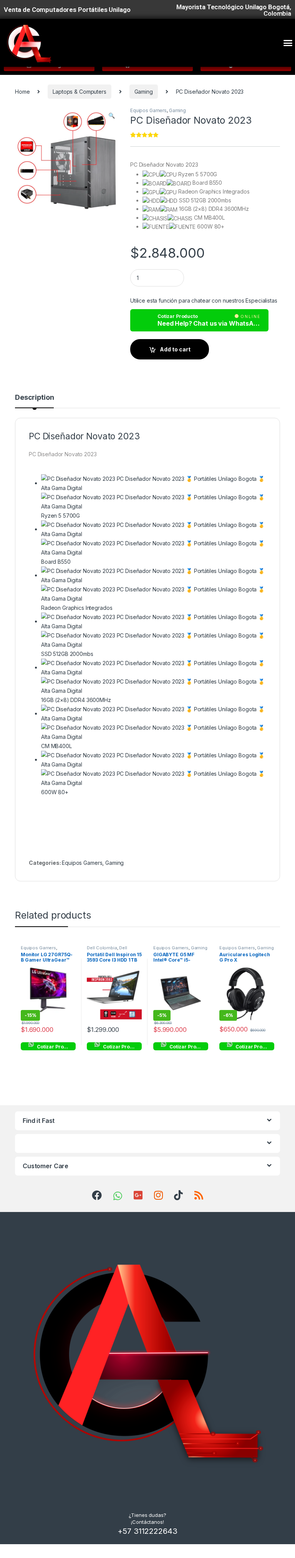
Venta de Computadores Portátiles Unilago (67, 9)
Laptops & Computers (79, 91)
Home (22, 91)
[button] (288, 43)
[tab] (34, 401)
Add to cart (175, 349)
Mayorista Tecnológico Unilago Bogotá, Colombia (233, 10)
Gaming (143, 91)
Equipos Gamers (148, 110)
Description (34, 397)
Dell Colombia (102, 947)
